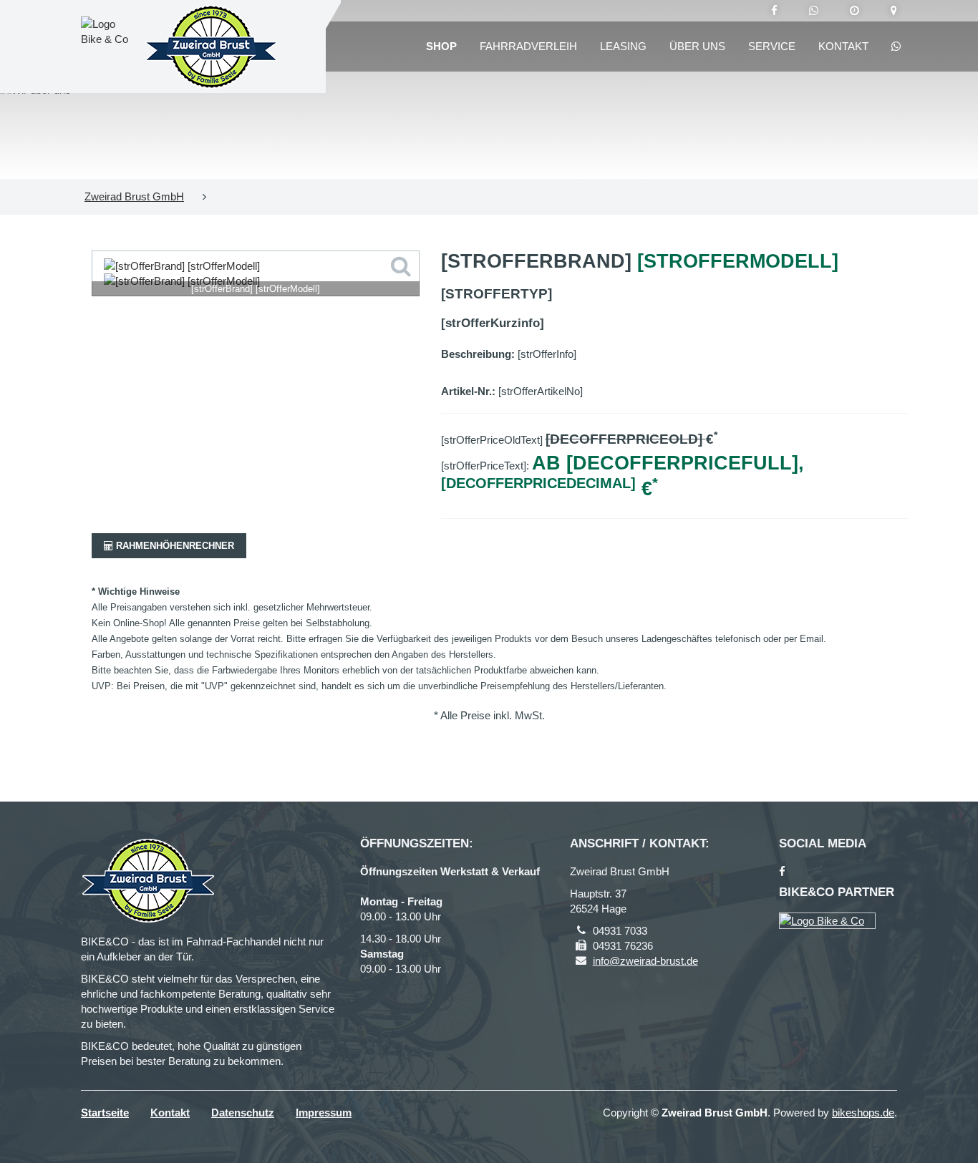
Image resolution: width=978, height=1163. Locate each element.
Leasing (623, 46)
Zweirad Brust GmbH (134, 196)
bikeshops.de (863, 1112)
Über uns (697, 46)
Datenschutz (242, 1112)
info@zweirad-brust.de (645, 961)
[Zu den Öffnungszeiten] (854, 10)
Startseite (105, 1112)
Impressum (324, 1112)
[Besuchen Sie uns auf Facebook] (774, 10)
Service (771, 46)
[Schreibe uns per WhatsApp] (813, 10)
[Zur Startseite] (211, 46)
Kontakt (843, 46)
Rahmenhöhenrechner (173, 545)
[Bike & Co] (827, 921)
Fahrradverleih (528, 46)
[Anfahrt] (894, 10)
